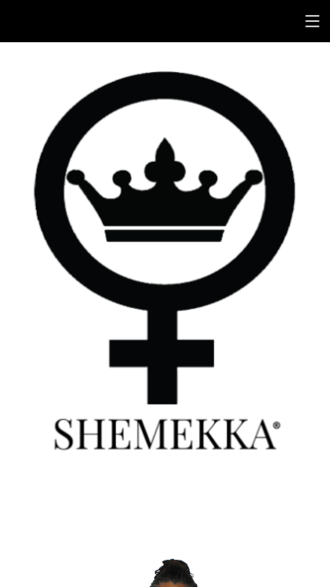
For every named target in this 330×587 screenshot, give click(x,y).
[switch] (312, 21)
